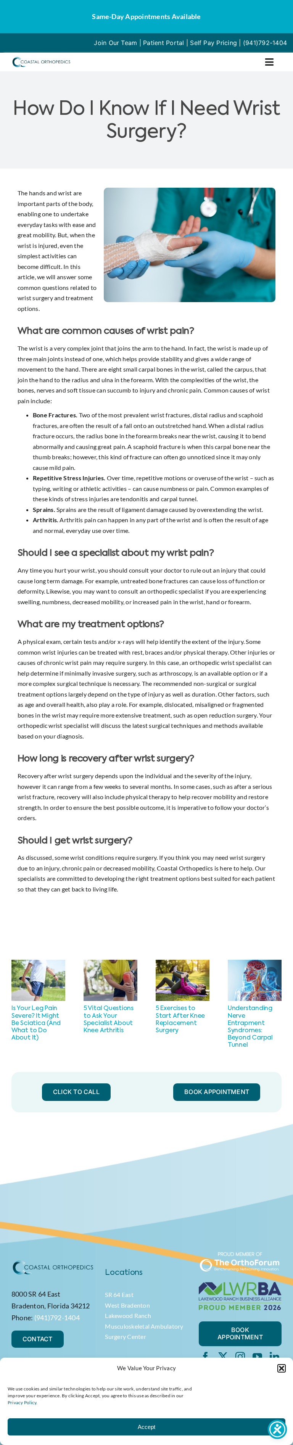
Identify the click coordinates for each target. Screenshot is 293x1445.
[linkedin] (274, 1356)
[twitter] (223, 1356)
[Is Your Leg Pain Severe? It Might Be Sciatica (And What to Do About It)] (38, 963)
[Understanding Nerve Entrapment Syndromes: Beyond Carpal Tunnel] (255, 963)
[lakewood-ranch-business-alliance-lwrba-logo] (240, 1285)
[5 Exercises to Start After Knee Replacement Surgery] (182, 963)
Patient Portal (163, 43)
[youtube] (257, 1356)
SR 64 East (119, 1294)
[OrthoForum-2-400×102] (240, 1254)
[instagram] (240, 1356)
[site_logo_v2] (41, 59)
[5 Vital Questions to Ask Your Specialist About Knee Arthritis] (110, 963)
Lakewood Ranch (128, 1315)
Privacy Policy (22, 1402)
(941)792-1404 (265, 43)
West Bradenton (127, 1305)
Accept (146, 1427)
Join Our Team (115, 43)
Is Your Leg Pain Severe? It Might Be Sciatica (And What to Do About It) (36, 1023)
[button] (281, 1368)
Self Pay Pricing (213, 43)
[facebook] (205, 1356)
